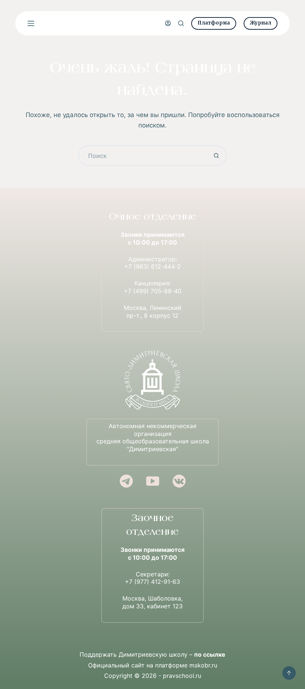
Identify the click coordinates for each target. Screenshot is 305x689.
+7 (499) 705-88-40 (153, 291)
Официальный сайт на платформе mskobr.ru (152, 665)
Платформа (214, 23)
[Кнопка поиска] (216, 155)
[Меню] (31, 23)
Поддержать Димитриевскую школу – (152, 654)
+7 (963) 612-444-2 (152, 266)
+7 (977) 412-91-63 (152, 581)
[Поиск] (181, 23)
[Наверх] (289, 673)
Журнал (260, 23)
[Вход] (168, 23)
